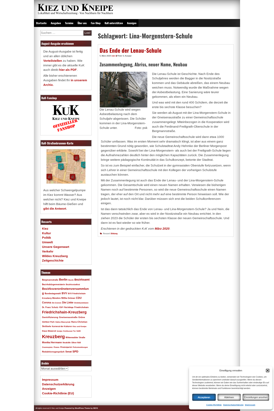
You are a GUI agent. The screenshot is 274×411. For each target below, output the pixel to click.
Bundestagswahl (53, 293)
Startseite (41, 23)
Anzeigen (131, 23)
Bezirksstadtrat (73, 284)
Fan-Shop (96, 23)
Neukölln (67, 342)
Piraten (56, 347)
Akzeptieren (204, 397)
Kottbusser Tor (69, 331)
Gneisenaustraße (68, 317)
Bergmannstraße (50, 280)
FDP (61, 307)
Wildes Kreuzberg (55, 256)
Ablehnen (229, 397)
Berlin (63, 279)
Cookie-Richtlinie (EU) (58, 393)
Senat (68, 351)
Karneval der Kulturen (62, 326)
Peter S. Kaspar (124, 56)
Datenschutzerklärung (233, 405)
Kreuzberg (53, 336)
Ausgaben (56, 23)
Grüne (81, 317)
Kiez (45, 228)
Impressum (250, 405)
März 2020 (162, 228)
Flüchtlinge (69, 307)
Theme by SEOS (91, 408)
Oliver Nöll (76, 342)
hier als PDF (68, 69)
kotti (79, 331)
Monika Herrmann (52, 342)
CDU (79, 297)
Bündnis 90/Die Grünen (63, 298)
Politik (46, 237)
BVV (64, 293)
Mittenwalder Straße (75, 337)
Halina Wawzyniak (62, 322)
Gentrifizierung (50, 317)
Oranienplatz (47, 347)
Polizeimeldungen (80, 347)
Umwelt (47, 242)
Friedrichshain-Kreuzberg (64, 312)
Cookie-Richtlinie (214, 405)
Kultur (46, 233)
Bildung (114, 233)
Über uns (82, 23)
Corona (46, 302)
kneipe (59, 331)
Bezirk (71, 280)
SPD (75, 351)
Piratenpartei (66, 347)
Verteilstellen (52, 60)
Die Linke (67, 302)
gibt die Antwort (54, 208)
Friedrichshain (81, 307)
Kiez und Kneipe (79, 326)
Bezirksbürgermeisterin (53, 284)
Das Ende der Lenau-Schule (130, 50)
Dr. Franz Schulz (50, 307)
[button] (267, 370)
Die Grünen (56, 303)
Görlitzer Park (48, 322)
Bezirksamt (82, 279)
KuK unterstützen (114, 23)
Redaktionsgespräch (53, 352)
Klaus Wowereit (49, 331)
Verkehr (47, 251)
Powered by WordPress (74, 408)
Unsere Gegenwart (55, 247)
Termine (69, 23)
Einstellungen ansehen (255, 397)
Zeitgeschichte (53, 260)
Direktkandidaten (81, 303)
